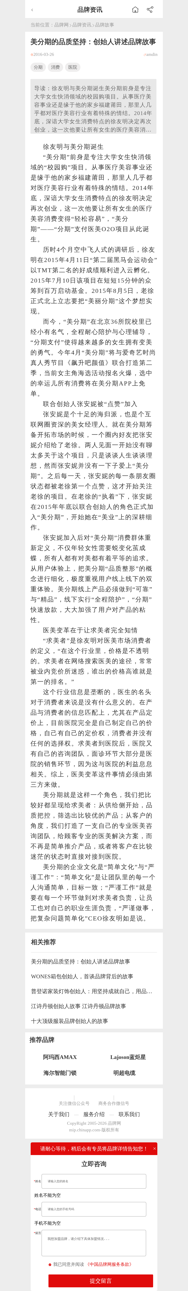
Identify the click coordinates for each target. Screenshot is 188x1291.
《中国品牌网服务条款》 (109, 1264)
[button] (150, 9)
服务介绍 (94, 1114)
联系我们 (129, 1114)
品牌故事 (104, 25)
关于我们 (58, 1114)
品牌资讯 (81, 25)
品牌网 (61, 25)
